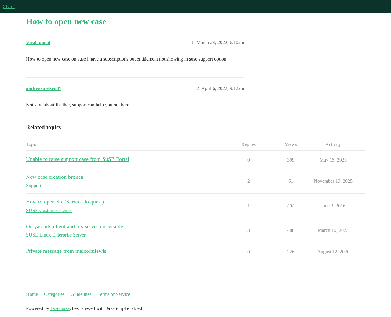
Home (32, 294)
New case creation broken (54, 177)
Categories (54, 294)
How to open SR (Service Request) (65, 202)
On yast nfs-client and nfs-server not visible (74, 226)
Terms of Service (113, 294)
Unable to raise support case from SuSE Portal (77, 159)
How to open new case (66, 21)
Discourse (60, 308)
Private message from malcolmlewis (66, 251)
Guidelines (81, 294)
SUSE (9, 6)
